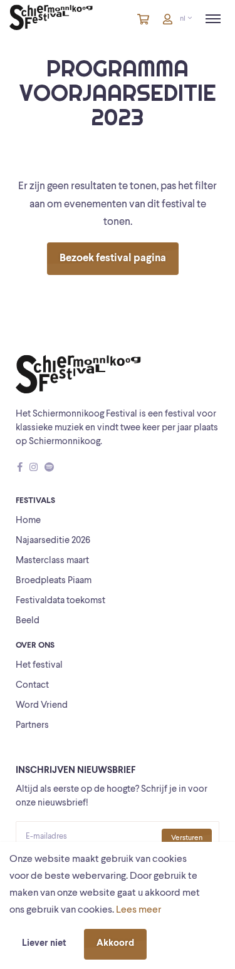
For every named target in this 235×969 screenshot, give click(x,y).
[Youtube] (61, 468)
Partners (32, 725)
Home (28, 521)
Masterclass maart (52, 561)
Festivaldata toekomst (60, 601)
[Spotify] (49, 468)
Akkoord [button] (115, 943)
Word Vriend (42, 705)
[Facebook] (20, 468)
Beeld (27, 621)
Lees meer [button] (138, 910)
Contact (32, 685)
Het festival (39, 665)
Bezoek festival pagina (113, 258)
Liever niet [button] (44, 943)
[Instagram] (33, 468)
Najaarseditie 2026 (53, 541)
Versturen (186, 838)
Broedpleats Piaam (53, 581)
